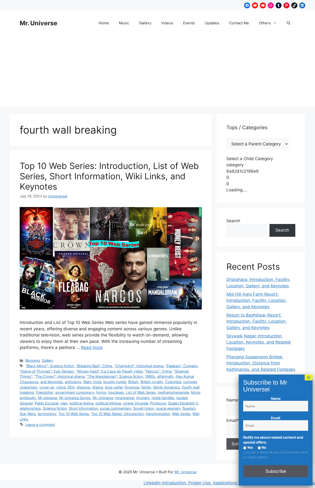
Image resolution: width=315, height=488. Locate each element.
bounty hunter (114, 382)
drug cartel (114, 387)
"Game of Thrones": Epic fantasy (47, 371)
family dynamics (166, 387)
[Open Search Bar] (288, 23)
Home (104, 23)
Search (233, 220)
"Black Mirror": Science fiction (49, 366)
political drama (81, 403)
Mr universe (47, 398)
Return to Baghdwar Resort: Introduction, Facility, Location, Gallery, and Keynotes (256, 321)
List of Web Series (141, 392)
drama (97, 387)
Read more (92, 347)
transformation (158, 414)
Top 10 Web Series (73, 414)
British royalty (152, 382)
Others (265, 23)
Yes (249, 447)
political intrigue (108, 403)
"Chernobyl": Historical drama (138, 366)
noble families (163, 398)
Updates (212, 23)
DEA (71, 387)
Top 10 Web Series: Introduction (117, 414)
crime (60, 387)
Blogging (32, 360)
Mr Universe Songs (75, 398)
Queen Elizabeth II (183, 403)
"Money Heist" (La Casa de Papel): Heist (109, 371)
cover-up (46, 387)
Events (189, 23)
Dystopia (132, 387)
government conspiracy (74, 392)
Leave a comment (40, 424)
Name (276, 398)
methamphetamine (173, 392)
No (263, 447)
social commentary (115, 408)
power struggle (135, 403)
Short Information (83, 408)
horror (101, 392)
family (146, 387)
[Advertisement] (157, 72)
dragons (83, 387)
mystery (143, 398)
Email (275, 418)
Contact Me (239, 23)
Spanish (189, 408)
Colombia (173, 382)
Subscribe (276, 471)
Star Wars (28, 414)
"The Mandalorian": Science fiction (115, 376)
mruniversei (124, 398)
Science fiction (55, 408)
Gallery (145, 23)
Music (124, 23)
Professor (158, 403)
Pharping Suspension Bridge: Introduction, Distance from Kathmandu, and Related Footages (260, 363)
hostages (116, 392)
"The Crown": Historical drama (59, 376)
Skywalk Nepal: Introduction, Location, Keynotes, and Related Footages (258, 342)
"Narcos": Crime (158, 371)
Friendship (44, 392)
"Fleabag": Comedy (181, 366)
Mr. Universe (38, 23)
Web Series (181, 414)
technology (47, 414)
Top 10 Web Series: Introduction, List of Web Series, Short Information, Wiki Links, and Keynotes (109, 176)
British (133, 382)
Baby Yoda (92, 382)
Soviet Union (143, 408)
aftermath (165, 376)
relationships (30, 408)
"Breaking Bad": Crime (94, 366)
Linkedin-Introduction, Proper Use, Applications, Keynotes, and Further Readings (213, 482)
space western (168, 408)
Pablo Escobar (47, 403)
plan (64, 403)
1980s (150, 376)
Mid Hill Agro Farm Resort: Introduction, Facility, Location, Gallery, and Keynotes (256, 300)
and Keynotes (51, 382)
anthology (73, 382)
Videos (167, 23)
